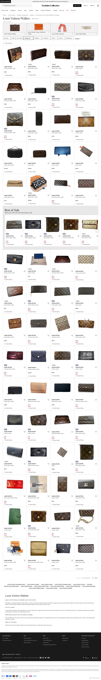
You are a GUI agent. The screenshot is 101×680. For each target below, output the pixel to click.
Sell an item (77, 5)
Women (20, 10)
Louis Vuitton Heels (51, 588)
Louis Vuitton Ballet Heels (36, 588)
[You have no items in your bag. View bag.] (98, 6)
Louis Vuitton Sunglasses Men (16, 584)
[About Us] (76, 10)
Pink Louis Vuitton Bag (57, 586)
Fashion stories (85, 647)
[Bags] (39, 10)
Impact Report (85, 642)
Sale (67, 10)
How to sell (45, 638)
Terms (24, 657)
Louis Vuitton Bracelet (88, 586)
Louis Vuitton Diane (26, 586)
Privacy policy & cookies (32, 657)
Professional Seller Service (49, 644)
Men (25, 10)
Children (31, 10)
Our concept (5, 638)
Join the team (85, 644)
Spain (24, 678)
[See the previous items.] (3, 230)
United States (15, 678)
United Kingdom (8, 678)
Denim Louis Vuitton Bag (11, 586)
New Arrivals (4, 10)
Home (4, 15)
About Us (73, 10)
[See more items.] (97, 230)
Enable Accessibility (5, 1)
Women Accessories (22, 15)
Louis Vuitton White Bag (73, 586)
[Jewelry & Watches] (51, 10)
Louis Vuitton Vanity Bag (41, 586)
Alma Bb (89, 584)
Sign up (92, 5)
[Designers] (16, 10)
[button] (98, 6)
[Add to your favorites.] (25, 67)
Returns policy (27, 642)
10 (93, 578)
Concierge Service (6, 640)
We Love (61, 10)
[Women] (23, 10)
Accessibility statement (7, 657)
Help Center (65, 638)
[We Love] (65, 10)
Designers (13, 10)
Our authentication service (30, 640)
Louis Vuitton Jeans (47, 584)
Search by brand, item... (10, 5)
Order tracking (27, 638)
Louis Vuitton (11, 15)
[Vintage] (58, 10)
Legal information (18, 657)
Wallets (32, 15)
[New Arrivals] (9, 10)
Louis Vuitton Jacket (33, 584)
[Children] (34, 10)
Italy (27, 678)
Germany (20, 678)
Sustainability (85, 640)
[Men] (27, 10)
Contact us (65, 640)
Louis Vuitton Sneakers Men (63, 584)
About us (84, 638)
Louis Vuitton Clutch (79, 584)
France (2, 678)
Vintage (55, 10)
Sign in (86, 5)
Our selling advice (47, 640)
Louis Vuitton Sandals (65, 588)
